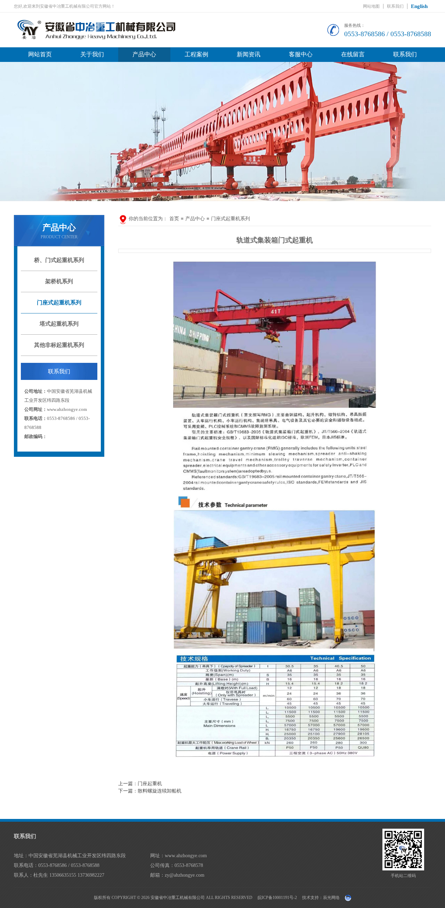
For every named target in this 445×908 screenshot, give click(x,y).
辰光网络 (331, 897)
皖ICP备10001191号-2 (277, 897)
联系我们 (395, 6)
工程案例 (196, 54)
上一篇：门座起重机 (140, 783)
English (419, 6)
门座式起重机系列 (230, 218)
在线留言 (353, 54)
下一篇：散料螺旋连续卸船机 (149, 791)
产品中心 (144, 54)
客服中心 (301, 54)
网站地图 (371, 6)
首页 (174, 218)
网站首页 (40, 54)
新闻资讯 (248, 54)
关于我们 (92, 54)
